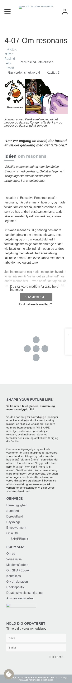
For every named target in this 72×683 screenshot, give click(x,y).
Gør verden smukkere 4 (24, 72)
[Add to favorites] (68, 333)
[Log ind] (65, 11)
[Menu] (7, 11)
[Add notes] (68, 348)
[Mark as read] (68, 340)
